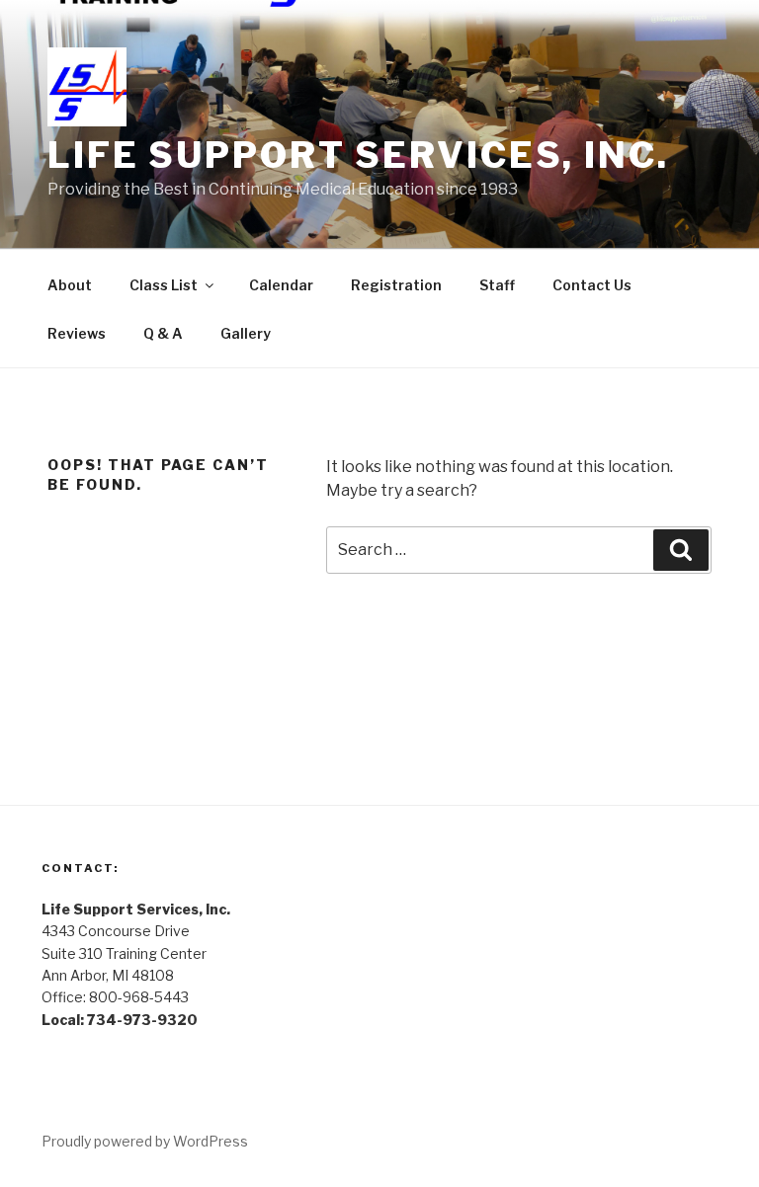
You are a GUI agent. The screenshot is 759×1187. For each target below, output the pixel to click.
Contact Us (592, 285)
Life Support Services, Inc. (358, 155)
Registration (396, 285)
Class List (163, 285)
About (69, 285)
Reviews (76, 333)
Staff (497, 285)
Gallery (245, 333)
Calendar (281, 285)
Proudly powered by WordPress (145, 1141)
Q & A (163, 333)
